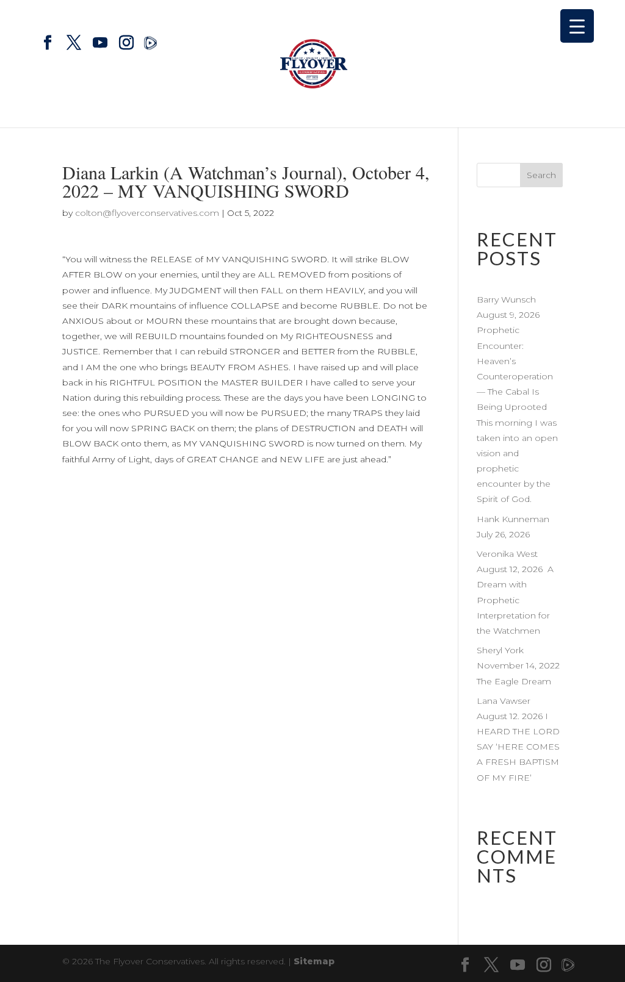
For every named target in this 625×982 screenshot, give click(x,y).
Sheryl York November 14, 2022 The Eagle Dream (518, 665)
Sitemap (314, 961)
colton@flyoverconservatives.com (147, 212)
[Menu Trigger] (577, 26)
